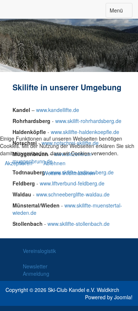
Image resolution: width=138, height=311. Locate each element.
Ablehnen (54, 163)
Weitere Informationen (69, 173)
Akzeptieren (18, 163)
